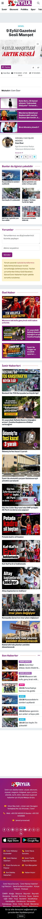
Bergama (6, 896)
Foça (16, 899)
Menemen (7, 906)
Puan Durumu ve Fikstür (12, 866)
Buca (29, 896)
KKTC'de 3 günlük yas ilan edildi (10, 219)
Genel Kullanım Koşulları (23, 886)
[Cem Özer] (7, 142)
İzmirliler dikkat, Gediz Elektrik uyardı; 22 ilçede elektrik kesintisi (28, 666)
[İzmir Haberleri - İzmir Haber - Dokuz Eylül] (20, 3)
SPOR (22, 685)
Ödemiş (24, 906)
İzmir (4, 9)
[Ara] (38, 3)
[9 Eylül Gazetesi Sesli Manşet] (21, 52)
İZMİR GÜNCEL (25, 661)
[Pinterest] (13, 830)
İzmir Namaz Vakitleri (10, 859)
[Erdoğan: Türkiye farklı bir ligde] (31, 193)
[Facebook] (21, 157)
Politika (24, 9)
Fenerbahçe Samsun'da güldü (27, 689)
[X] (8, 830)
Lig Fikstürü (6, 886)
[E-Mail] (17, 157)
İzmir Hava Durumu (28, 852)
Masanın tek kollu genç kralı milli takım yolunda (28, 678)
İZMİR (5, 894)
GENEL (21, 26)
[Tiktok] (29, 830)
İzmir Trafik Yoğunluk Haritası (29, 859)
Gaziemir (22, 899)
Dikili (11, 899)
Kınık (20, 904)
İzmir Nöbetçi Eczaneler (11, 852)
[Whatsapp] (38, 830)
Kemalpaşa (6, 904)
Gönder (7, 255)
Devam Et (18, 153)
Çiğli (5, 899)
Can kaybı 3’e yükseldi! (11, 200)
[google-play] (30, 840)
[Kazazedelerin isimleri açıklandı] (11, 175)
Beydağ (14, 896)
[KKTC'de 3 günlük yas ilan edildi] (11, 211)
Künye (36, 886)
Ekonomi (14, 9)
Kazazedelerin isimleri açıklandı (10, 183)
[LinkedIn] (21, 830)
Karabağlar (10, 901)
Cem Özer (6, 73)
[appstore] (11, 840)
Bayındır (26, 894)
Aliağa (11, 894)
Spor (33, 9)
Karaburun (21, 901)
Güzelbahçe (32, 899)
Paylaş (7, 67)
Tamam (21, 916)
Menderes (34, 904)
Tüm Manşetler (31, 865)
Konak (26, 904)
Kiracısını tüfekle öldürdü (29, 219)
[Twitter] (26, 157)
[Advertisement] (21, 753)
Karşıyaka (31, 901)
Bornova (22, 896)
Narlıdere (16, 906)
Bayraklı (35, 894)
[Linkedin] (34, 157)
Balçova (19, 894)
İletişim (17, 889)
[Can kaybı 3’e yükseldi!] (11, 193)
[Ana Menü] (3, 3)
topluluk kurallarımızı (25, 263)
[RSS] (21, 833)
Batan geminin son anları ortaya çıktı (29, 183)
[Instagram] (30, 157)
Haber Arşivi (30, 872)
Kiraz (15, 904)
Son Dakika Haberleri (9, 873)
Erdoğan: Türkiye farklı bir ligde (28, 201)
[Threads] (34, 830)
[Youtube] (25, 830)
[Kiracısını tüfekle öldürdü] (31, 211)
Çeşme (35, 896)
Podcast (24, 889)
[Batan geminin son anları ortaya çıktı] (31, 175)
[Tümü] (39, 655)
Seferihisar (33, 906)
